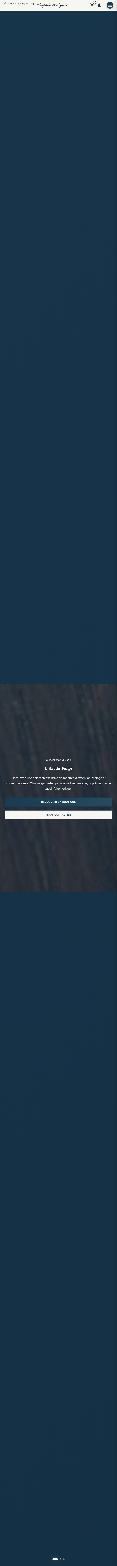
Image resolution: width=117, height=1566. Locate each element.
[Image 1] (55, 1559)
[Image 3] (64, 1559)
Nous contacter (58, 814)
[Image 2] (60, 1559)
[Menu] (110, 5)
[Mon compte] (99, 5)
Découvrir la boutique (58, 802)
